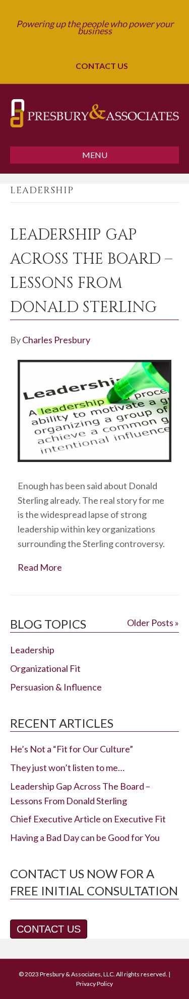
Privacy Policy (94, 983)
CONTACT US (100, 65)
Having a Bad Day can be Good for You (85, 837)
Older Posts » (153, 622)
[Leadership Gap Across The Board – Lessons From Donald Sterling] (94, 458)
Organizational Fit (45, 668)
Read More (40, 567)
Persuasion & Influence (56, 687)
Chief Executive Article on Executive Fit (88, 818)
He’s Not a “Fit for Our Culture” (71, 748)
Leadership (32, 649)
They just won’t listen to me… (67, 767)
